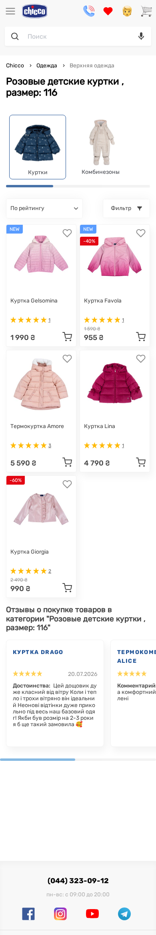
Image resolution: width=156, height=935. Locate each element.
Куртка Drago (38, 652)
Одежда (46, 65)
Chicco (15, 65)
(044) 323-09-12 (78, 880)
